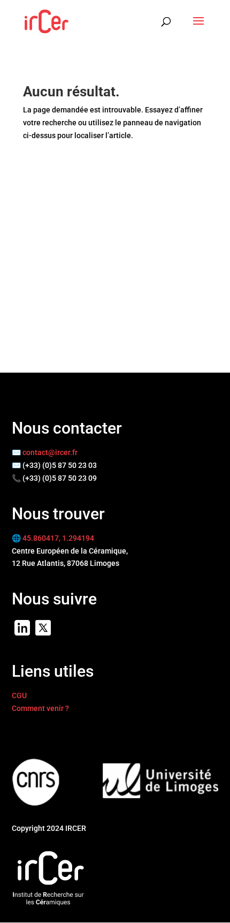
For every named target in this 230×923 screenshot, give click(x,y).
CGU (19, 695)
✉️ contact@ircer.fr (45, 452)
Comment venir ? (40, 708)
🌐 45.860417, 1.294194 (53, 538)
